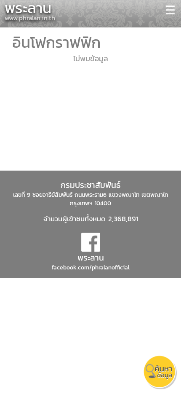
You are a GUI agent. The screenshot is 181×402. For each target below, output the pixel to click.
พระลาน (90, 257)
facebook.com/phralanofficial (91, 267)
